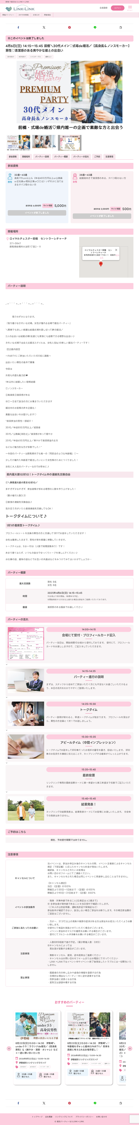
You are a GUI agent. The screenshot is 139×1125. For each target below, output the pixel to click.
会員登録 (104, 8)
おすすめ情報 (24, 15)
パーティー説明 (42, 156)
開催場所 (26, 156)
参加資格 (13, 156)
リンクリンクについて (64, 1116)
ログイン (117, 8)
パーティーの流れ (81, 156)
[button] (18, 27)
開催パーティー (8, 15)
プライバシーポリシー (84, 1116)
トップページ (37, 1116)
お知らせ (36, 15)
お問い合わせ (101, 1116)
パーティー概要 (61, 156)
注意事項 (109, 156)
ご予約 (97, 156)
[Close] (116, 250)
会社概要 (49, 1116)
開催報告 (47, 15)
